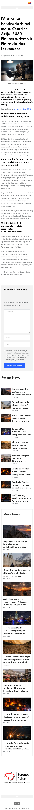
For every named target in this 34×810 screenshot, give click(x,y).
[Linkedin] (18, 803)
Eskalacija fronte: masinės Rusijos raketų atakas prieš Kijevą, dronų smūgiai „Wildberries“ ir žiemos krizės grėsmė (16, 720)
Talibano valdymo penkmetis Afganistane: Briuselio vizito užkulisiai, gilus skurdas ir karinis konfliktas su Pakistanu (15, 691)
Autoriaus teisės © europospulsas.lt (17, 808)
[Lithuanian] (29, 3)
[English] (31, 3)
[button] (17, 7)
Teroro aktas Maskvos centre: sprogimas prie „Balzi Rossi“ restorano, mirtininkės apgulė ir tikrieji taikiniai (16, 633)
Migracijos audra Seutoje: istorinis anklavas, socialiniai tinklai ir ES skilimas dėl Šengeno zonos (21, 395)
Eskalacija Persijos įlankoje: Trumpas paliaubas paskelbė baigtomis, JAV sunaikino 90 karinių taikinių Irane (16, 749)
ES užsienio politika (20, 109)
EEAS (29, 109)
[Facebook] (15, 803)
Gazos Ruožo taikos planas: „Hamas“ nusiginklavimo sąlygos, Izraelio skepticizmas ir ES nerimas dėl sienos (16, 576)
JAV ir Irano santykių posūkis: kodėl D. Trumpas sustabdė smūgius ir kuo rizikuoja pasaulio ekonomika (15, 605)
